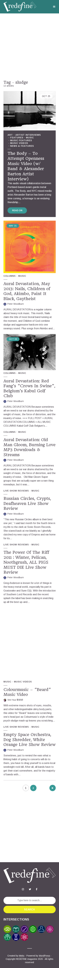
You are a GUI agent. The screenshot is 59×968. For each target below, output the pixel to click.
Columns (9, 276)
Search (29, 909)
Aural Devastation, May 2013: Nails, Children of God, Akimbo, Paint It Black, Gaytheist (26, 291)
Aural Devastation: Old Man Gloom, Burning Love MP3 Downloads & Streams (29, 447)
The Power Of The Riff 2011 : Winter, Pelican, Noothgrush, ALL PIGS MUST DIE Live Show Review (26, 562)
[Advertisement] (29, 46)
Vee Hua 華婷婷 (15, 700)
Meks (21, 955)
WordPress (44, 955)
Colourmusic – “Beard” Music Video (27, 692)
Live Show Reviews (16, 490)
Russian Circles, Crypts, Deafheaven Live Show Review (27, 503)
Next (52, 788)
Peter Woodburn (15, 304)
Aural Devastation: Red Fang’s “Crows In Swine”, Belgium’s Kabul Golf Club (29, 388)
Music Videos (19, 143)
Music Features (21, 140)
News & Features (22, 146)
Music (30, 137)
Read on (17, 210)
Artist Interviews (28, 135)
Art (10, 135)
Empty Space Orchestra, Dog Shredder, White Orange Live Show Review (29, 739)
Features (16, 137)
